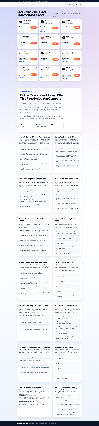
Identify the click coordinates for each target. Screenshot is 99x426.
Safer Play (80, 4)
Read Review (21, 30)
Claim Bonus (33, 27)
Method (75, 4)
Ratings (70, 4)
